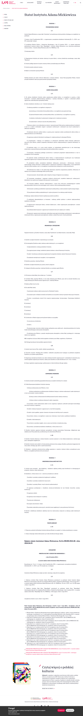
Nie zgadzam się (70, 710)
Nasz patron (7, 25)
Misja (5, 14)
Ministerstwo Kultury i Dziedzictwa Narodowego (35, 698)
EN (75, 2)
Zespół (6, 22)
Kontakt (6, 28)
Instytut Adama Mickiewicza (48, 698)
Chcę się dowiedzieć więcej (14, 713)
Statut (6, 17)
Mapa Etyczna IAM (8, 20)
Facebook (34, 706)
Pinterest (48, 706)
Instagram (44, 706)
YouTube (41, 706)
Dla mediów (49, 2)
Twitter (38, 706)
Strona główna (6, 8)
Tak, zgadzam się (61, 710)
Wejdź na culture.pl (47, 688)
